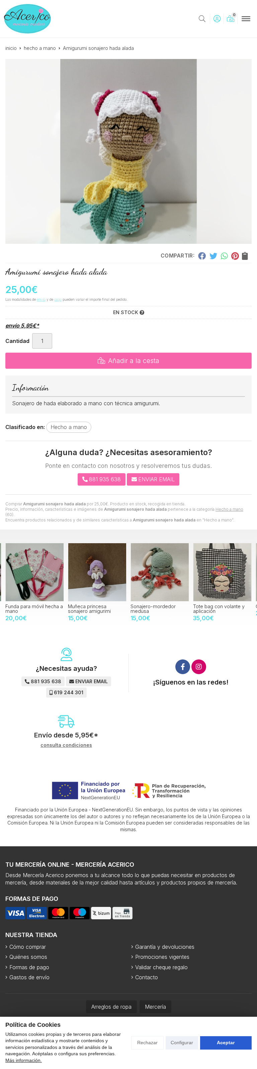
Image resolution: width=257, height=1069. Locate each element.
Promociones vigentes (162, 956)
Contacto (146, 977)
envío (41, 299)
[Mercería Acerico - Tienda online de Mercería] (27, 18)
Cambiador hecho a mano (222, 606)
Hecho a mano (229, 509)
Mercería (155, 1006)
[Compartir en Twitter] (213, 255)
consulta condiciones (66, 745)
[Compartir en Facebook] (202, 255)
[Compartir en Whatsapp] (224, 255)
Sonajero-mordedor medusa (90, 608)
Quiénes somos (28, 956)
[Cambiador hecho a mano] (222, 572)
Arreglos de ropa (111, 1006)
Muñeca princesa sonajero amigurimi (26, 608)
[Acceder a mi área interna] (216, 18)
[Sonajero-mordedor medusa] (97, 572)
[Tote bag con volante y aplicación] (160, 572)
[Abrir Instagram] (198, 666)
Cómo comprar (27, 946)
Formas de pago (29, 967)
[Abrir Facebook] (182, 666)
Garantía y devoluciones (164, 946)
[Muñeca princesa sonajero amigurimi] (35, 572)
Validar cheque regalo (161, 967)
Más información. (23, 1060)
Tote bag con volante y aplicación (156, 608)
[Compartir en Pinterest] (235, 255)
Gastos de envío (29, 977)
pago (58, 299)
